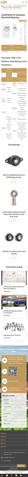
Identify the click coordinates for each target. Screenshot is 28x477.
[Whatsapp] (2, 475)
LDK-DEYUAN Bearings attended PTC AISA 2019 (13, 312)
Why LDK (3, 443)
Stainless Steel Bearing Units (20, 6)
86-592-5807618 (7, 460)
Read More (13, 181)
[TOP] (25, 475)
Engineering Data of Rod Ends (12, 335)
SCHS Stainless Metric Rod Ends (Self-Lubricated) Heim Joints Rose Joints (14, 214)
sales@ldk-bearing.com (9, 457)
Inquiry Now (21, 465)
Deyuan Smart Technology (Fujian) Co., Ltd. (16, 466)
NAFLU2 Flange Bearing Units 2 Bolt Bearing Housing (14, 176)
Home (4, 6)
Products (9, 6)
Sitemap (10, 470)
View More (8, 291)
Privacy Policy (15, 470)
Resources (4, 446)
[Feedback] (21, 475)
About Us (3, 440)
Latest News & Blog (14, 267)
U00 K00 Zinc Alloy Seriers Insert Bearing (14, 253)
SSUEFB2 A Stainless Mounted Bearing (12, 7)
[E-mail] (7, 475)
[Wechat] (16, 475)
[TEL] (11, 475)
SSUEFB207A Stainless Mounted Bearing (12, 9)
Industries (3, 436)
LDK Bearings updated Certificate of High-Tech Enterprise (14, 287)
